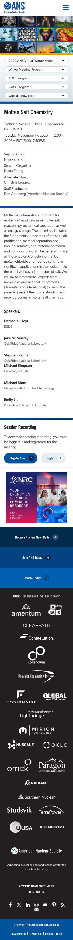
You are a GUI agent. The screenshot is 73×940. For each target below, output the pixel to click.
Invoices (49, 933)
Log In (50, 458)
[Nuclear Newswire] (63, 905)
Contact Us (36, 892)
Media (59, 933)
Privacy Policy (18, 933)
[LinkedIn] (28, 905)
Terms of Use (35, 933)
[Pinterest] (54, 905)
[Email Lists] (36, 909)
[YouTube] (45, 905)
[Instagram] (36, 905)
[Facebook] (10, 905)
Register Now (17, 458)
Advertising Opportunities (36, 886)
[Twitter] (19, 905)
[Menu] (65, 7)
